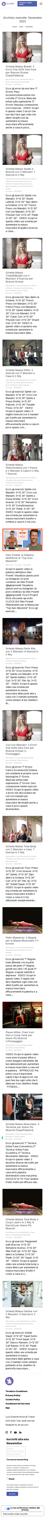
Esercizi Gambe (11, 1326)
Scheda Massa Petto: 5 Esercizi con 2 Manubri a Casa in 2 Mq (20, 373)
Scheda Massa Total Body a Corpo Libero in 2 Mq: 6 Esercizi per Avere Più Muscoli (22, 1224)
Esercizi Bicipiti (24, 82)
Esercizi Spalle (22, 186)
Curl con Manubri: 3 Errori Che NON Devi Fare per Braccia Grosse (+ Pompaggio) (21, 749)
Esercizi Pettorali (11, 385)
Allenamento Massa (27, 79)
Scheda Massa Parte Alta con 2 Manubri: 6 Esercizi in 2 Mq (22, 651)
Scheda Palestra (23, 385)
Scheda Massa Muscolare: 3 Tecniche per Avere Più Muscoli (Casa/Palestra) (22, 1127)
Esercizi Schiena (17, 483)
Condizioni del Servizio (18, 1403)
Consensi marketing (17, 1459)
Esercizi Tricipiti (22, 291)
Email (11, 1479)
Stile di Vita (9, 565)
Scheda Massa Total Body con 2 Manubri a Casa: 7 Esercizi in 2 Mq (21, 849)
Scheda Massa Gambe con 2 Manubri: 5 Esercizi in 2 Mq (21, 1314)
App (8, 1407)
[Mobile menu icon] (41, 3)
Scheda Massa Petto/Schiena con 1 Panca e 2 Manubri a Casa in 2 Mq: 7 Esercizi (22, 469)
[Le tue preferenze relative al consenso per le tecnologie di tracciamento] (2, 1137)
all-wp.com (23, 1425)
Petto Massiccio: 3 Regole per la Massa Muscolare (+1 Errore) (22, 940)
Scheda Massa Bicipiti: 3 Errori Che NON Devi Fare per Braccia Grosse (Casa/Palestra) (21, 71)
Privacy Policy (13, 1395)
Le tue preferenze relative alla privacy (25, 1508)
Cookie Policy (13, 1399)
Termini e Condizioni (16, 1391)
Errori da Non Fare (12, 82)
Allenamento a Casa (13, 79)
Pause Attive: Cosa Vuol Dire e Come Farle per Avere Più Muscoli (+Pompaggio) (20, 1037)
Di (9, 84)
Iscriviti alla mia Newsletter (17, 1441)
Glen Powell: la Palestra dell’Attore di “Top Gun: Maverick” (20, 558)
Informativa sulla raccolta (15, 1514)
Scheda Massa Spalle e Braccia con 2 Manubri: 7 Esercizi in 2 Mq (20, 171)
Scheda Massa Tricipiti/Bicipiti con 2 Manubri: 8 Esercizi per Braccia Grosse (19, 277)
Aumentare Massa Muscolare (22, 184)
